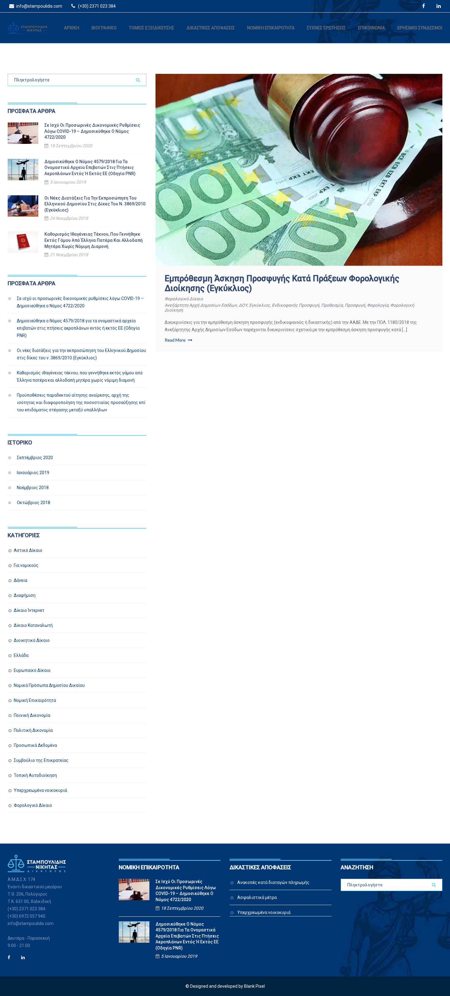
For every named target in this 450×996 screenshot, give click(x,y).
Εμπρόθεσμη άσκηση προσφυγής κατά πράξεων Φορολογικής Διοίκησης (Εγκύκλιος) (282, 283)
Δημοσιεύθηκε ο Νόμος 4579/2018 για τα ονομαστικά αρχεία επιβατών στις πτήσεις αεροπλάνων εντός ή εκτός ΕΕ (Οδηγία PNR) (90, 167)
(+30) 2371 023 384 (96, 6)
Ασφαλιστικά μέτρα (257, 897)
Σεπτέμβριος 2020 (35, 457)
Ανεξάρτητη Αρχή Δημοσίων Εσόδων (201, 305)
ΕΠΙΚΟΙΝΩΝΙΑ (371, 27)
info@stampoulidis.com (38, 6)
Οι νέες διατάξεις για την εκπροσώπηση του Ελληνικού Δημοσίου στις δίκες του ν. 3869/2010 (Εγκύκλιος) (94, 204)
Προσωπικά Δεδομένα (35, 745)
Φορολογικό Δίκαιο (184, 298)
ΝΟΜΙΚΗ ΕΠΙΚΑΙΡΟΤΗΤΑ (270, 27)
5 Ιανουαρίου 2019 (68, 182)
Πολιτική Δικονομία (33, 730)
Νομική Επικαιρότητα (35, 700)
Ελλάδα (21, 655)
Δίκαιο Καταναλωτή (33, 625)
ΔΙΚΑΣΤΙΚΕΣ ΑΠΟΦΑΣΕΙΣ (210, 27)
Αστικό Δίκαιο (28, 550)
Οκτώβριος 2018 (33, 502)
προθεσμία (332, 305)
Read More (175, 340)
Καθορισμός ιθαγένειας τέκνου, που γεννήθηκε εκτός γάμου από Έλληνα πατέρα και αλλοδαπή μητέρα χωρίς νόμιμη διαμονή (93, 240)
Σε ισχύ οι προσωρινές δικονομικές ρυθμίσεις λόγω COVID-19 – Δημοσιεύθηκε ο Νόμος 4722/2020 (92, 131)
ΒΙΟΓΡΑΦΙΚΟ (104, 27)
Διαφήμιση (25, 595)
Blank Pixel (254, 986)
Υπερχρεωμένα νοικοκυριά (40, 790)
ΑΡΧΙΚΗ (71, 27)
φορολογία (377, 305)
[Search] (138, 80)
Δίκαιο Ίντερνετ (29, 610)
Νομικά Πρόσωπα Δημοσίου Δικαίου (49, 685)
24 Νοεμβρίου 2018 (69, 218)
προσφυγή (355, 305)
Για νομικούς (26, 565)
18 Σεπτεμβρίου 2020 (71, 145)
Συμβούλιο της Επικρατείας (41, 760)
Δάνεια (20, 580)
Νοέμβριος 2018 (33, 487)
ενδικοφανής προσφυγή (295, 305)
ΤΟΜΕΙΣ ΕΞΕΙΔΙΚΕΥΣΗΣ (151, 27)
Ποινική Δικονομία (32, 715)
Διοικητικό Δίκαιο (32, 640)
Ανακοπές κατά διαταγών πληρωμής (273, 882)
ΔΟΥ (243, 305)
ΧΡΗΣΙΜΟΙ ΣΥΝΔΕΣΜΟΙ (419, 27)
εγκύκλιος (259, 305)
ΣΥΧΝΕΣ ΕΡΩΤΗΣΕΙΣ (326, 27)
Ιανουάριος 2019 (33, 472)
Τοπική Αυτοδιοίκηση (35, 775)
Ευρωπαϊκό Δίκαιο (32, 670)
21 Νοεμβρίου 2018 (69, 254)
